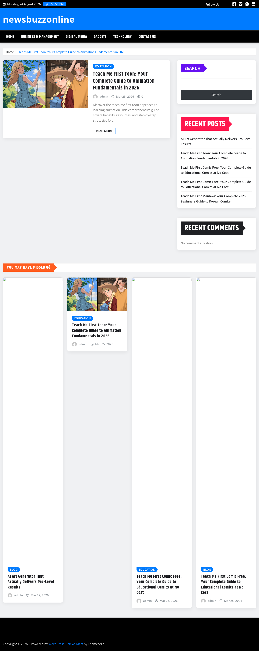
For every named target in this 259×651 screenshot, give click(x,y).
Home (10, 37)
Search (192, 68)
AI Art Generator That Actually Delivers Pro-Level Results (31, 582)
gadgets (100, 37)
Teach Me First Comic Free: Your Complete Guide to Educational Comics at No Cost (159, 584)
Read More (104, 131)
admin (104, 96)
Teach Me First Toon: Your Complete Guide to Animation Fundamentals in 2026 (72, 52)
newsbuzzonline (39, 19)
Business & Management (40, 37)
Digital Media (76, 37)
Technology (122, 37)
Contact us (147, 37)
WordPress (56, 644)
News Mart (75, 644)
